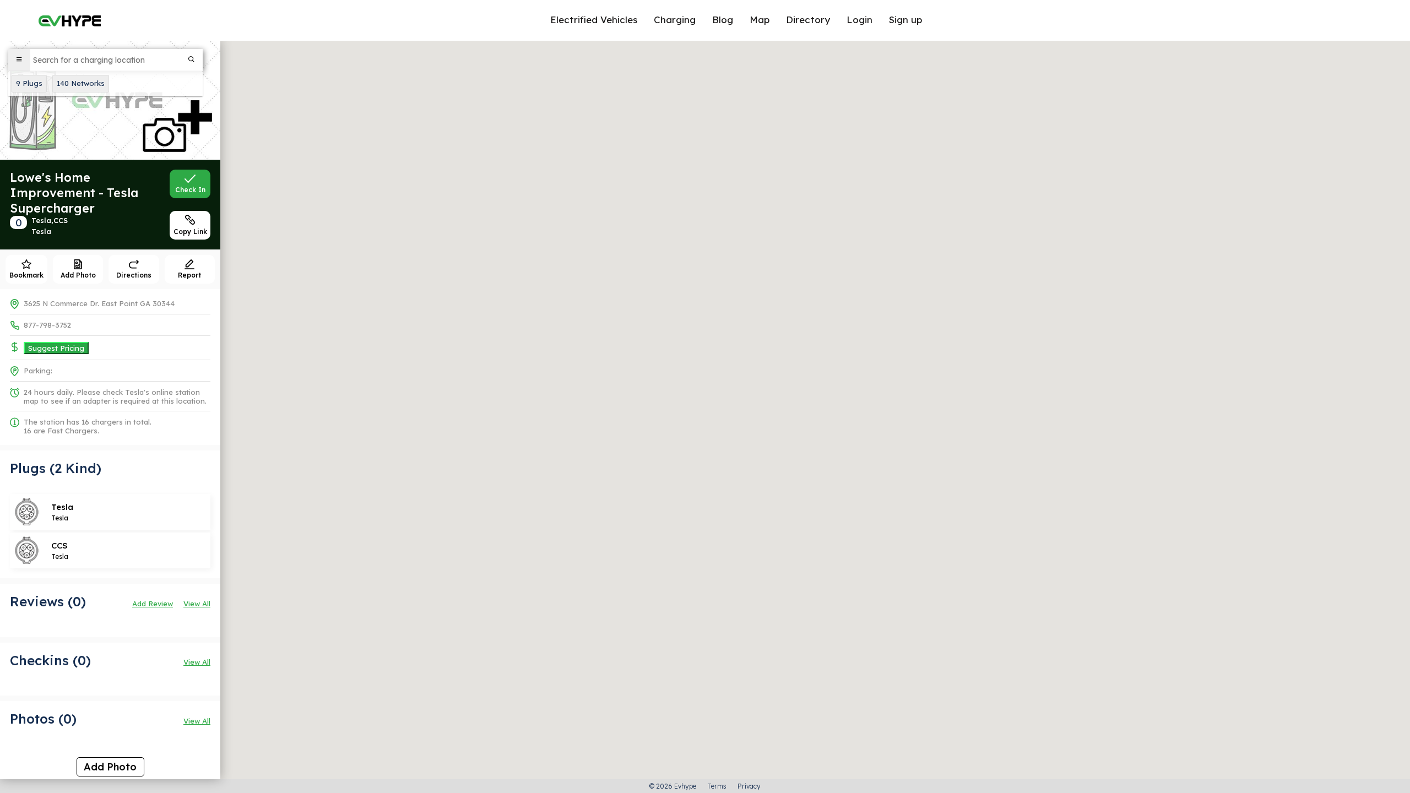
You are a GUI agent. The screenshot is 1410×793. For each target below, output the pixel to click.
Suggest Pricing (56, 348)
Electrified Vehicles (593, 19)
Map (759, 19)
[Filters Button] (19, 60)
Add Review (152, 603)
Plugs (29, 83)
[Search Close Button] (192, 60)
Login (859, 19)
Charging (675, 19)
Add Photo (110, 767)
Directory (808, 19)
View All (196, 603)
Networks (81, 83)
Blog (722, 19)
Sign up (905, 19)
